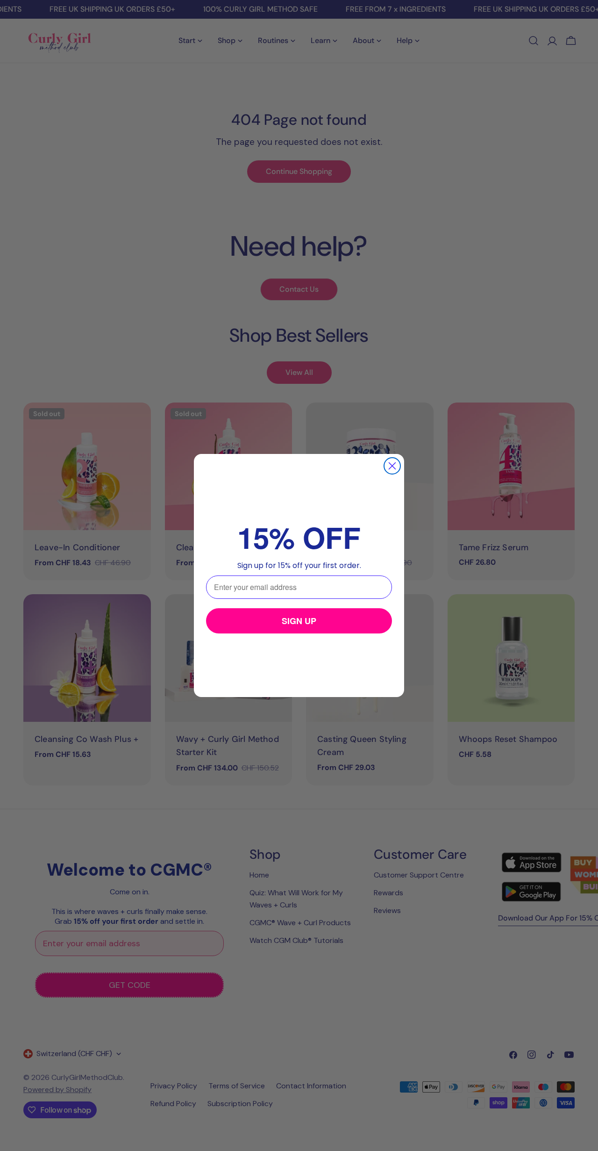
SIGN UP (299, 621)
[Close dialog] (392, 466)
